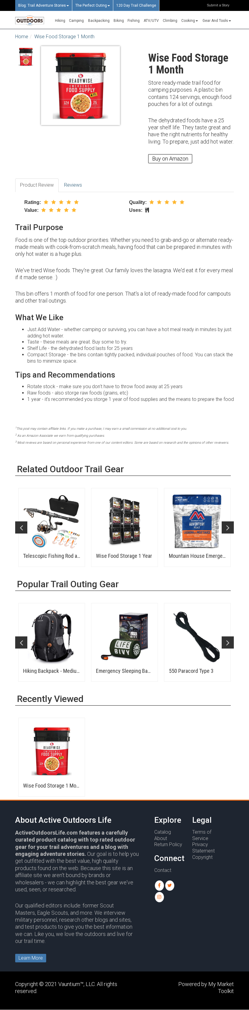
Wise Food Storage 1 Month (64, 36)
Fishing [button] (134, 21)
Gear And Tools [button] (215, 21)
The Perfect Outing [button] (91, 5)
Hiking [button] (60, 21)
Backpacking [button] (99, 21)
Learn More (31, 958)
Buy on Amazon (170, 158)
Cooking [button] (188, 21)
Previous (21, 527)
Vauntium (69, 984)
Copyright (202, 857)
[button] (159, 885)
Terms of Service (201, 835)
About (160, 838)
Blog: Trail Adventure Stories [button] (42, 5)
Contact (162, 870)
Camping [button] (76, 21)
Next (228, 527)
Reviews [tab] (73, 185)
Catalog (162, 832)
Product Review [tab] (37, 185)
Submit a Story (218, 5)
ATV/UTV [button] (151, 21)
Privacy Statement (203, 848)
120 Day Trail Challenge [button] (136, 5)
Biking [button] (119, 21)
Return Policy (168, 844)
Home (21, 36)
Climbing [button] (170, 21)
